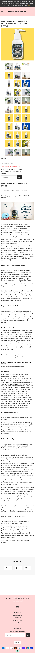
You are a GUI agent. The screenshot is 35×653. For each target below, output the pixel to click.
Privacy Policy (17, 623)
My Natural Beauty (17, 11)
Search (17, 610)
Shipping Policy (17, 615)
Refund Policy (17, 618)
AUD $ (17, 642)
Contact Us (17, 612)
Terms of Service (17, 620)
